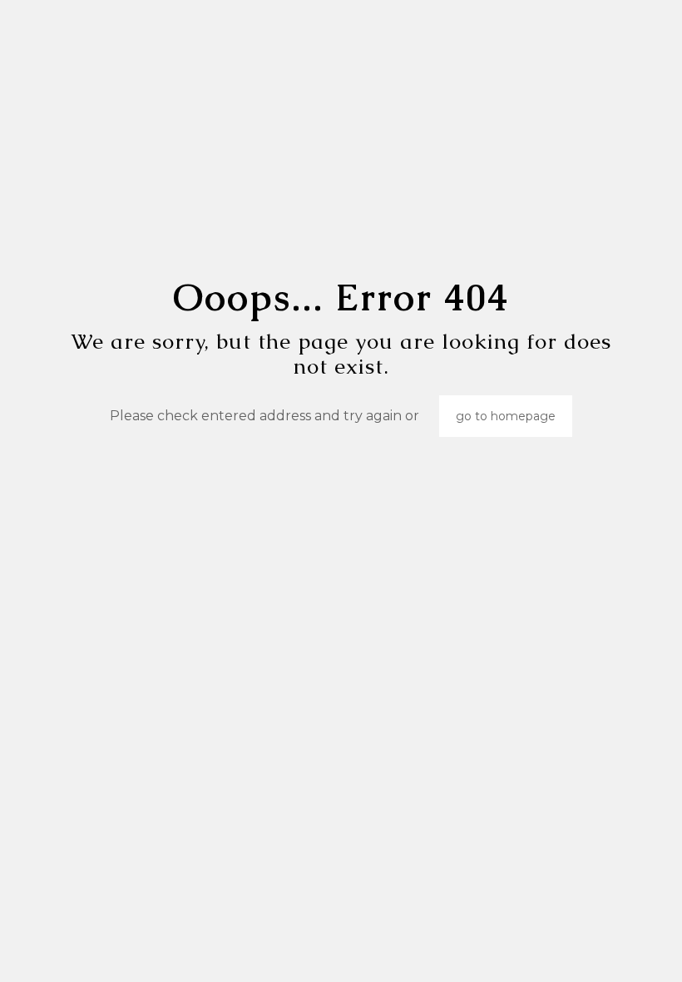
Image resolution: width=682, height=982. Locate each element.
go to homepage (506, 416)
